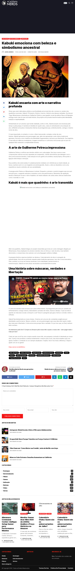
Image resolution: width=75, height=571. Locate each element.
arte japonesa (14, 352)
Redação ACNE (8, 540)
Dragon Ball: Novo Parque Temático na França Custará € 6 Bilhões (33, 439)
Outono (12, 355)
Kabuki (66, 352)
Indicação (25, 38)
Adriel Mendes (9, 52)
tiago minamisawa (15, 358)
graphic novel (36, 352)
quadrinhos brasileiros (43, 355)
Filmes (38, 476)
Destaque (5, 38)
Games (38, 479)
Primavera (32, 355)
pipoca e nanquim (21, 355)
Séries (38, 491)
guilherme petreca (48, 352)
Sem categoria (6, 564)
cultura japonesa (25, 352)
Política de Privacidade (58, 568)
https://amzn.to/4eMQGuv (17, 347)
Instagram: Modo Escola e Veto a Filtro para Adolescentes (30, 430)
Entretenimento (15, 38)
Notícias (38, 485)
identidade (59, 352)
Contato (70, 568)
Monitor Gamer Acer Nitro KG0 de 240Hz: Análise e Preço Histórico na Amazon (27, 523)
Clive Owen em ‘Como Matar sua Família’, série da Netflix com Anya (34, 448)
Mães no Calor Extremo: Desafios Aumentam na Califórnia (31, 457)
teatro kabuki (56, 355)
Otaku (38, 488)
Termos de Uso (44, 568)
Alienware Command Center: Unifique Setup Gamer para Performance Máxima (9, 524)
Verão (24, 358)
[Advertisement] (37, 19)
